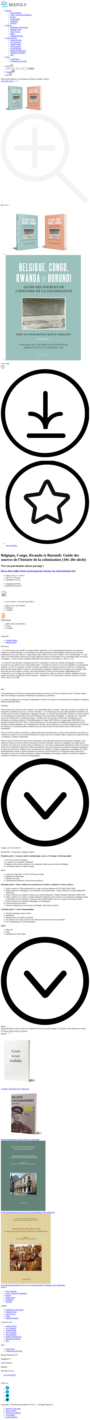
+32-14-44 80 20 (9, 1375)
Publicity (13, 23)
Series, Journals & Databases (21, 15)
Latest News (15, 59)
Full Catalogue (15, 13)
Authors (9, 25)
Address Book (15, 44)
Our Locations (15, 46)
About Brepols (15, 49)
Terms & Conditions (13, 1413)
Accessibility (10, 1415)
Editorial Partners (16, 36)
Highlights (14, 21)
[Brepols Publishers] (13, 7)
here (63, 1029)
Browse (8, 11)
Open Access (15, 32)
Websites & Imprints (17, 53)
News (8, 57)
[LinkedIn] (7, 1401)
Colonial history (11, 640)
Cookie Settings (11, 1417)
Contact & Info (11, 38)
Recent (12, 17)
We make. (13, 1409)
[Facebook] (7, 1389)
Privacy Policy (11, 1411)
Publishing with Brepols (19, 27)
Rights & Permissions (18, 51)
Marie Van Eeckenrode (31, 571)
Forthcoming (15, 19)
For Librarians (15, 42)
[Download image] (45, 457)
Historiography (11, 642)
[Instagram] (7, 1397)
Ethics (12, 34)
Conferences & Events (18, 61)
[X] (7, 1393)
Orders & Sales (16, 40)
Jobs (12, 55)
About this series (7, 81)
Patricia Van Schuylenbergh (56, 571)
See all (3, 1034)
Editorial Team (15, 30)
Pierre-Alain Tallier (10, 571)
